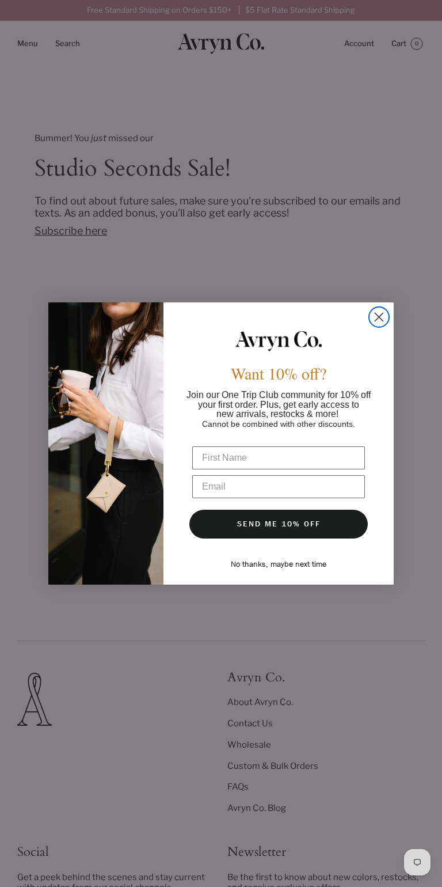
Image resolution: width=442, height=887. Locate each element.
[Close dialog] (379, 317)
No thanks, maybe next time (278, 564)
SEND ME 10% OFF (279, 523)
